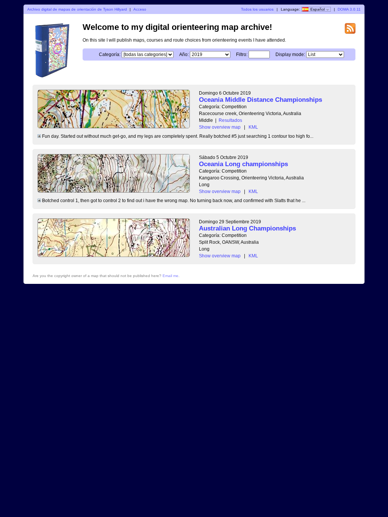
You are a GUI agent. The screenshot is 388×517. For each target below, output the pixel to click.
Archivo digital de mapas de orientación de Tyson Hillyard (77, 9)
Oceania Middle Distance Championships (260, 99)
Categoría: (109, 54)
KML (253, 127)
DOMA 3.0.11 (349, 9)
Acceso (139, 9)
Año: (184, 54)
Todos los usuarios (257, 9)
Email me (170, 276)
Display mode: (290, 54)
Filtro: (241, 54)
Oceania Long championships (243, 164)
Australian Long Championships (247, 228)
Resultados (230, 120)
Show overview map (220, 127)
